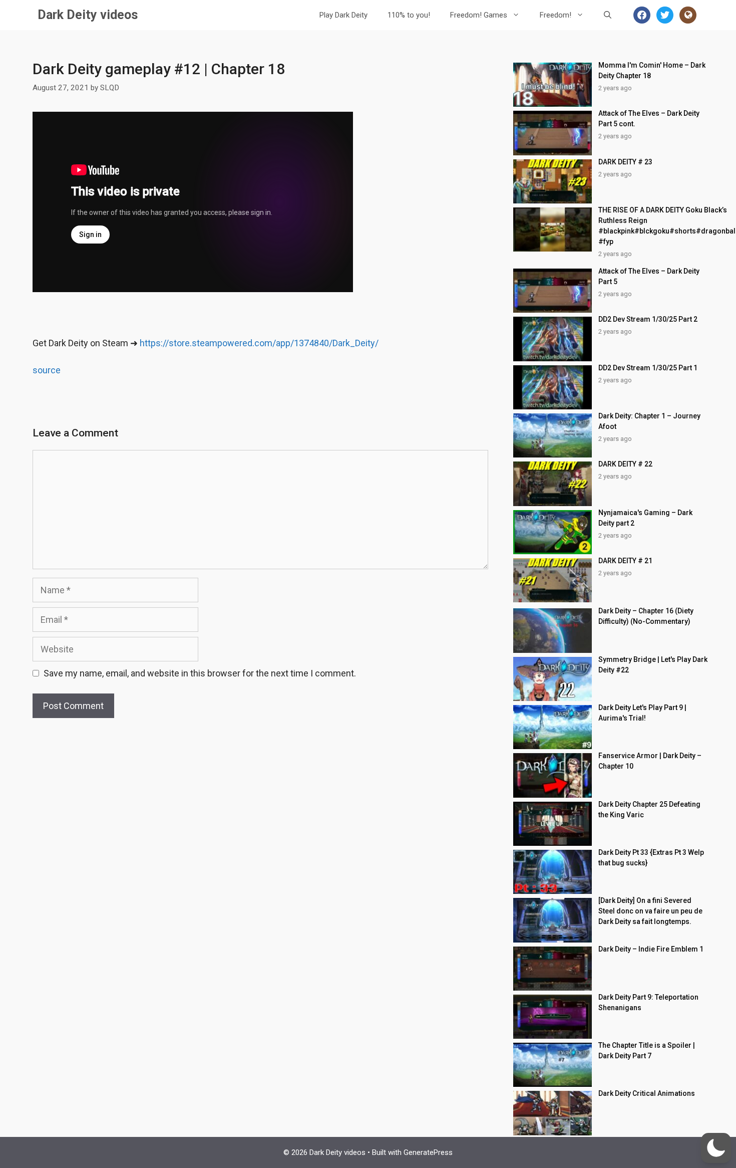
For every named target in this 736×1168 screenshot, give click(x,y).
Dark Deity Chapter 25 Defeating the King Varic (649, 809)
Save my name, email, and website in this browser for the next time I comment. (200, 673)
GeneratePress (428, 1152)
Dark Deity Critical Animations (646, 1093)
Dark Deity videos (88, 15)
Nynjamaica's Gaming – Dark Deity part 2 (645, 518)
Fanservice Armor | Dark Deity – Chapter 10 (649, 761)
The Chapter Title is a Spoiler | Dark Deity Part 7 (646, 1050)
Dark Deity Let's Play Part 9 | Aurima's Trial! (642, 713)
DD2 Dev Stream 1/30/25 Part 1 (647, 368)
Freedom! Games (478, 15)
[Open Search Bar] (607, 15)
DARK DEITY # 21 (625, 561)
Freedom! (555, 15)
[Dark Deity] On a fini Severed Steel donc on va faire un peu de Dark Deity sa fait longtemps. (650, 910)
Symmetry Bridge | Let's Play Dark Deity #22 (652, 664)
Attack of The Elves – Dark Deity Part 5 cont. (648, 118)
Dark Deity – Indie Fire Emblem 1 (650, 949)
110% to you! (409, 15)
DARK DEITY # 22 (625, 464)
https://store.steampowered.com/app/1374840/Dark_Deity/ (259, 343)
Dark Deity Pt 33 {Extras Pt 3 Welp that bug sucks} (651, 857)
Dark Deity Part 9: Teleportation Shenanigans (648, 1002)
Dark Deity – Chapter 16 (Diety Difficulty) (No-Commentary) (645, 616)
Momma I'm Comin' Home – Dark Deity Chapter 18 (651, 70)
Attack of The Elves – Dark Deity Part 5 (648, 276)
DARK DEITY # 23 (625, 162)
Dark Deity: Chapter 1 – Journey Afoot (649, 421)
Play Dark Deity (343, 15)
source (47, 370)
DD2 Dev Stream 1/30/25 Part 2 (647, 319)
